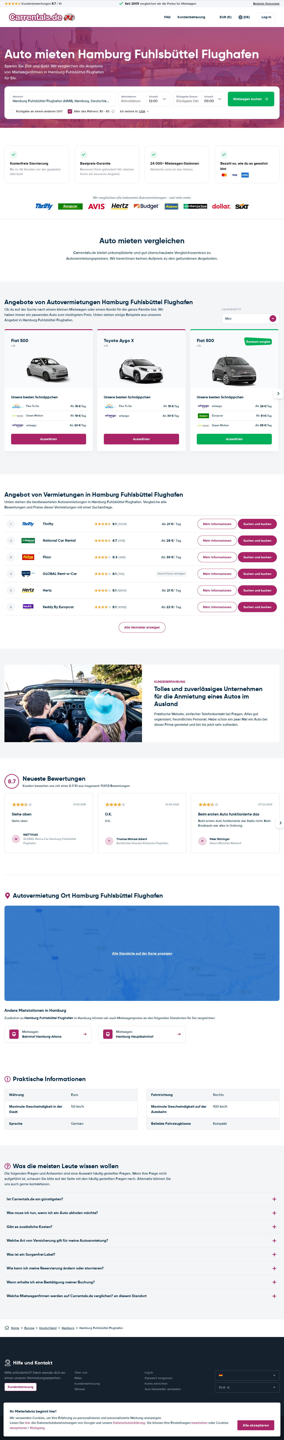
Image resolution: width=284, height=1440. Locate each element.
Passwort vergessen (159, 1378)
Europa (29, 1328)
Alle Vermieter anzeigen (142, 627)
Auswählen (48, 439)
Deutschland (48, 1328)
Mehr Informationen (217, 524)
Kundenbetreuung (191, 17)
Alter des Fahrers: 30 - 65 (91, 111)
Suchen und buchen (257, 524)
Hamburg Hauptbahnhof (134, 1034)
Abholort (18, 97)
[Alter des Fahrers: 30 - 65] (70, 111)
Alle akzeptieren (256, 1425)
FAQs (78, 1378)
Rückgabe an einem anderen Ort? (38, 111)
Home (15, 1328)
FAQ (167, 17)
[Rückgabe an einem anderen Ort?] (12, 111)
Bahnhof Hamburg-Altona (41, 1034)
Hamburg (68, 1328)
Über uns (81, 1372)
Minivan (80, 1389)
